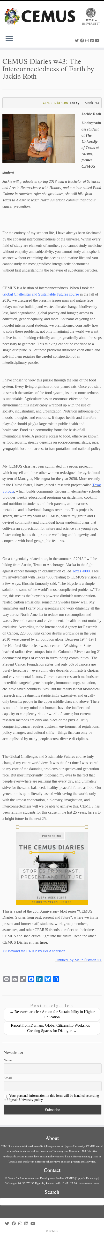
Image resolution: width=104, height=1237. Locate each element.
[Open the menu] (9, 38)
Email (8, 1078)
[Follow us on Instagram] (87, 41)
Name (8, 1060)
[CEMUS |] (52, 16)
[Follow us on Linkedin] (92, 41)
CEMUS (53, 1230)
